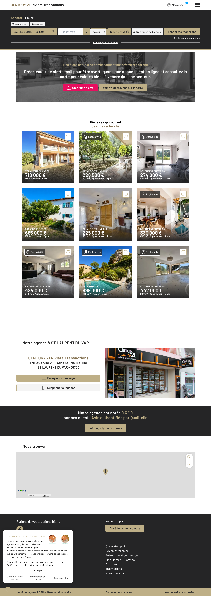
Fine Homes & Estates (120, 560)
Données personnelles (119, 592)
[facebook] (19, 529)
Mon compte (179, 4)
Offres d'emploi (115, 546)
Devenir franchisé (117, 551)
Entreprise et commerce (122, 555)
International (114, 568)
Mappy (47, 496)
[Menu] (197, 4)
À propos (111, 564)
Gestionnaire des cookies (180, 592)
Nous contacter (116, 573)
